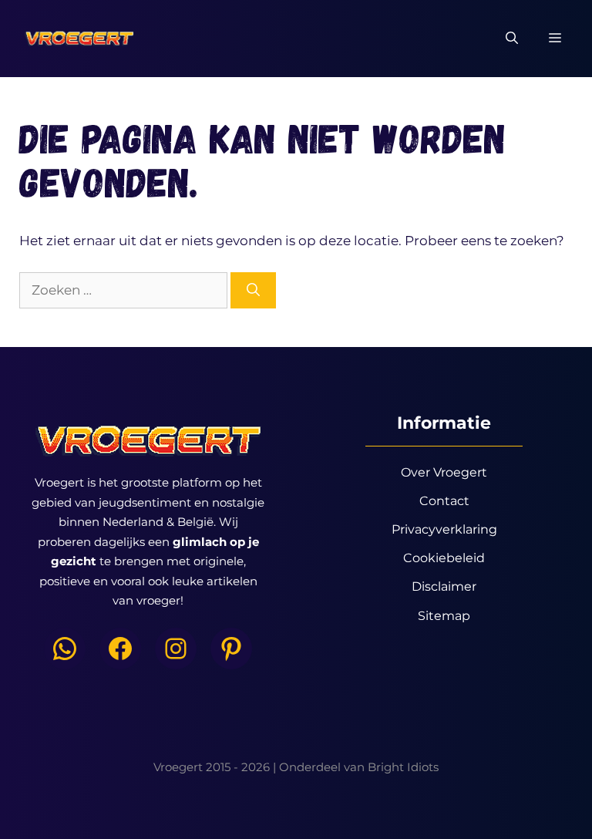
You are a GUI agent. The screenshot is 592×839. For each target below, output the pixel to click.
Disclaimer (444, 586)
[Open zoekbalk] (511, 38)
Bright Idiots (403, 767)
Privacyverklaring (444, 529)
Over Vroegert (444, 472)
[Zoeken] (253, 290)
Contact (444, 501)
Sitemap (444, 615)
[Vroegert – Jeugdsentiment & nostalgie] (79, 38)
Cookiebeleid (444, 558)
